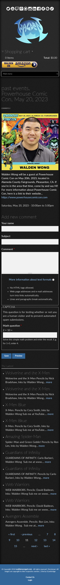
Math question (12, 326)
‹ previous (26, 534)
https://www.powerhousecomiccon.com (24, 197)
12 (35, 540)
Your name (7, 223)
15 (15, 546)
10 (17, 540)
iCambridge (51, 571)
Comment (8, 249)
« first (11, 534)
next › (34, 546)
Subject (5, 236)
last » (47, 546)
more (49, 382)
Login (30, 580)
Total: (47, 58)
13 (44, 540)
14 (53, 540)
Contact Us (30, 577)
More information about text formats (30, 279)
